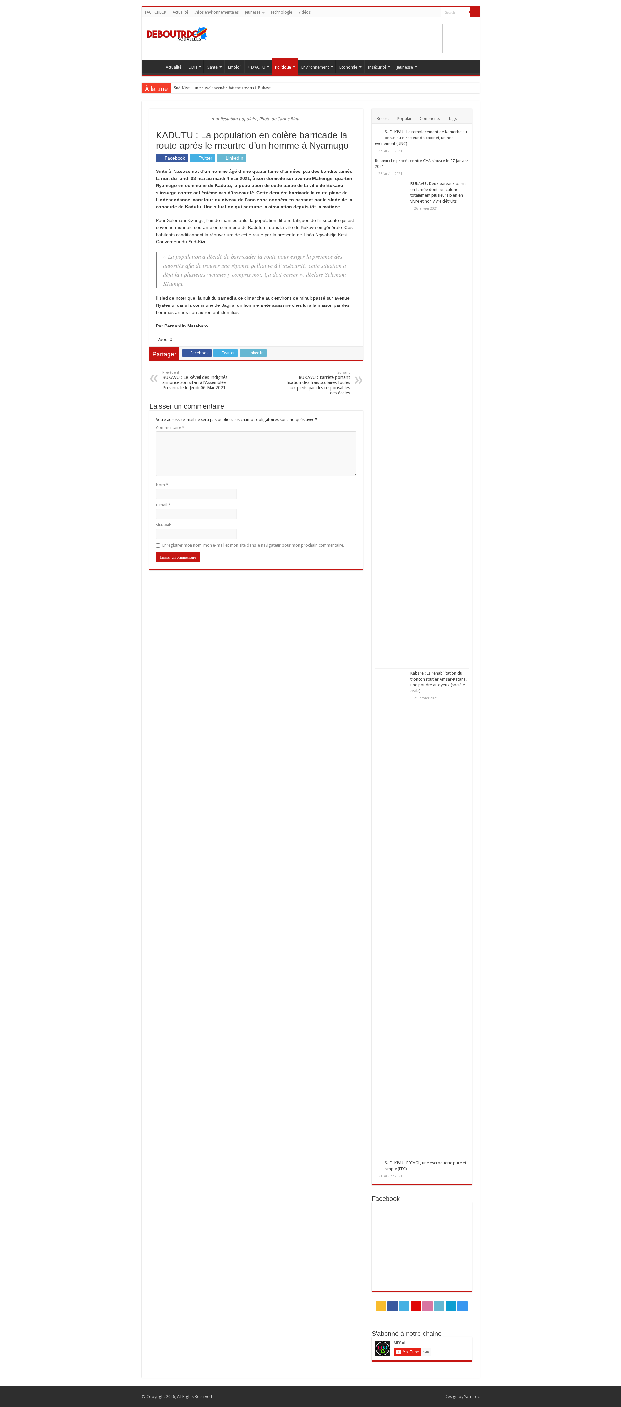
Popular (404, 118)
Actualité (180, 12)
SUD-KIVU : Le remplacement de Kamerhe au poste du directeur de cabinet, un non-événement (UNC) (421, 137)
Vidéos (304, 12)
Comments (430, 118)
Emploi (234, 67)
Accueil (153, 66)
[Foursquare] (430, 13)
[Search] (475, 12)
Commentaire (170, 427)
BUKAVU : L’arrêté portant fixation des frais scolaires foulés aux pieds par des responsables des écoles (318, 383)
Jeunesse (252, 12)
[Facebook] (399, 13)
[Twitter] (405, 13)
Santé (212, 67)
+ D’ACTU (256, 67)
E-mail (163, 505)
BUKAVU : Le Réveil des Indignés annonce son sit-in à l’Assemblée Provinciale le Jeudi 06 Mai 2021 (194, 380)
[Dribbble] (417, 13)
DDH (193, 67)
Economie (348, 67)
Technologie (281, 12)
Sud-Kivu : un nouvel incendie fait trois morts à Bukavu (223, 87)
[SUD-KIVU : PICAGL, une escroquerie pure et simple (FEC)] (378, 1163)
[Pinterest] (411, 13)
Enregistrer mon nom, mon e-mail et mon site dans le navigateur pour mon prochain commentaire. (253, 545)
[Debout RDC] (177, 32)
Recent (383, 118)
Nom (162, 484)
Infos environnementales (216, 12)
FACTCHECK (155, 12)
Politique (283, 67)
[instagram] (436, 13)
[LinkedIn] (423, 13)
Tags (452, 118)
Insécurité (377, 67)
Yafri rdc (472, 1396)
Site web (164, 525)
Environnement (315, 67)
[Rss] (393, 13)
